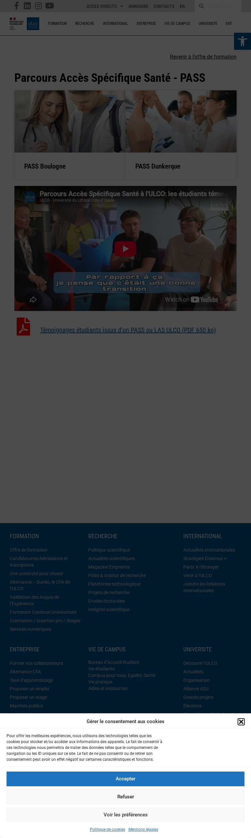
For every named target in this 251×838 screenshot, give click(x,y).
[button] (241, 722)
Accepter (125, 779)
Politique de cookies (107, 829)
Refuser (125, 797)
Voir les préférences (126, 815)
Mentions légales (143, 829)
